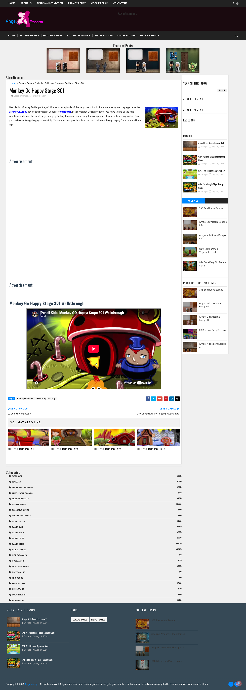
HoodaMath (18, 561)
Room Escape (18, 583)
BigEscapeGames (20, 499)
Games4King (18, 544)
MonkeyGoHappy (45, 83)
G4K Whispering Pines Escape (166, 661)
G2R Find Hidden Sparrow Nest (211, 170)
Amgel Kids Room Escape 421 (211, 143)
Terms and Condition (50, 3)
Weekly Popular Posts (193, 201)
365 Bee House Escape (211, 208)
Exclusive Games (78, 35)
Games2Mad (18, 533)
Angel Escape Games (22, 493)
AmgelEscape (126, 35)
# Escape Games (25, 398)
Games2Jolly (18, 521)
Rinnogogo (17, 578)
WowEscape (18, 600)
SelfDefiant (18, 589)
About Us (26, 3)
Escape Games (29, 35)
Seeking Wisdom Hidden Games (168, 634)
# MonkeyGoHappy (45, 398)
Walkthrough (149, 35)
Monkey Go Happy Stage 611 (21, 448)
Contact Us (120, 3)
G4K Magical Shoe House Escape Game (38, 632)
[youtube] (237, 3)
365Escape (17, 476)
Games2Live (17, 527)
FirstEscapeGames (21, 516)
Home (12, 3)
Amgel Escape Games (22, 488)
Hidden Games (53, 35)
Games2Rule (18, 538)
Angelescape (103, 35)
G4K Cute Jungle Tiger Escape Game (37, 659)
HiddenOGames (19, 555)
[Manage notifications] (239, 683)
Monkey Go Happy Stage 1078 (151, 448)
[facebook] (233, 3)
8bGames (16, 482)
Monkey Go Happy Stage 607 (107, 448)
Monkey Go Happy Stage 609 (64, 448)
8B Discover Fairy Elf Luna (212, 330)
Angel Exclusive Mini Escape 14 (167, 647)
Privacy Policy (77, 3)
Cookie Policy (99, 3)
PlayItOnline (18, 572)
